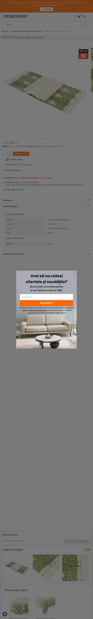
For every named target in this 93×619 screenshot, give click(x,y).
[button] (5, 614)
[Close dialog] (74, 273)
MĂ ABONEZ (46, 303)
